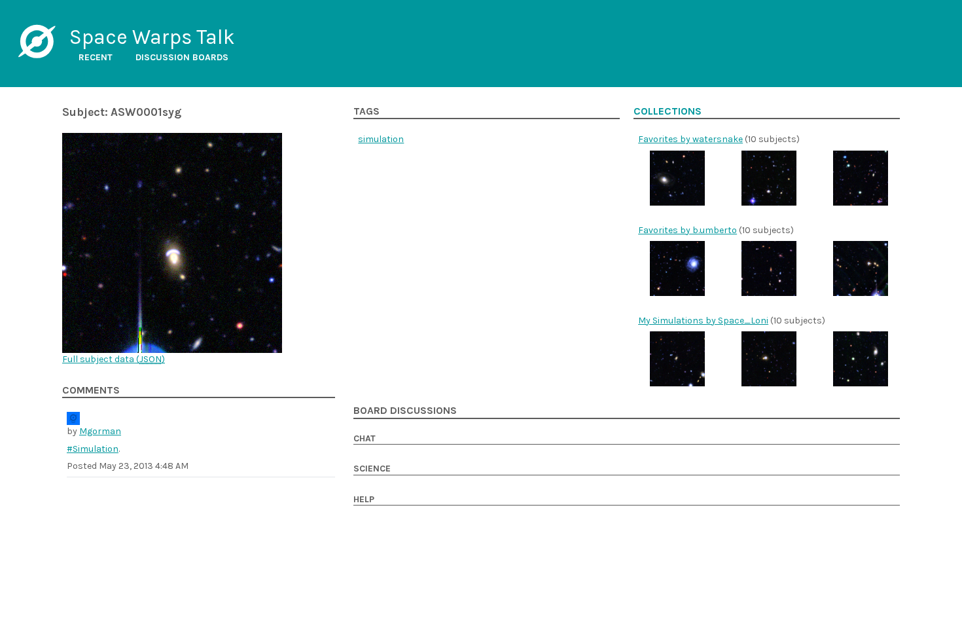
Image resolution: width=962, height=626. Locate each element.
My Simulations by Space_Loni (703, 320)
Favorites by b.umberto (687, 230)
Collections (667, 111)
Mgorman (100, 431)
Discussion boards (181, 57)
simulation (381, 139)
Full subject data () (113, 359)
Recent (96, 57)
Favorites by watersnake (690, 139)
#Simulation (92, 448)
